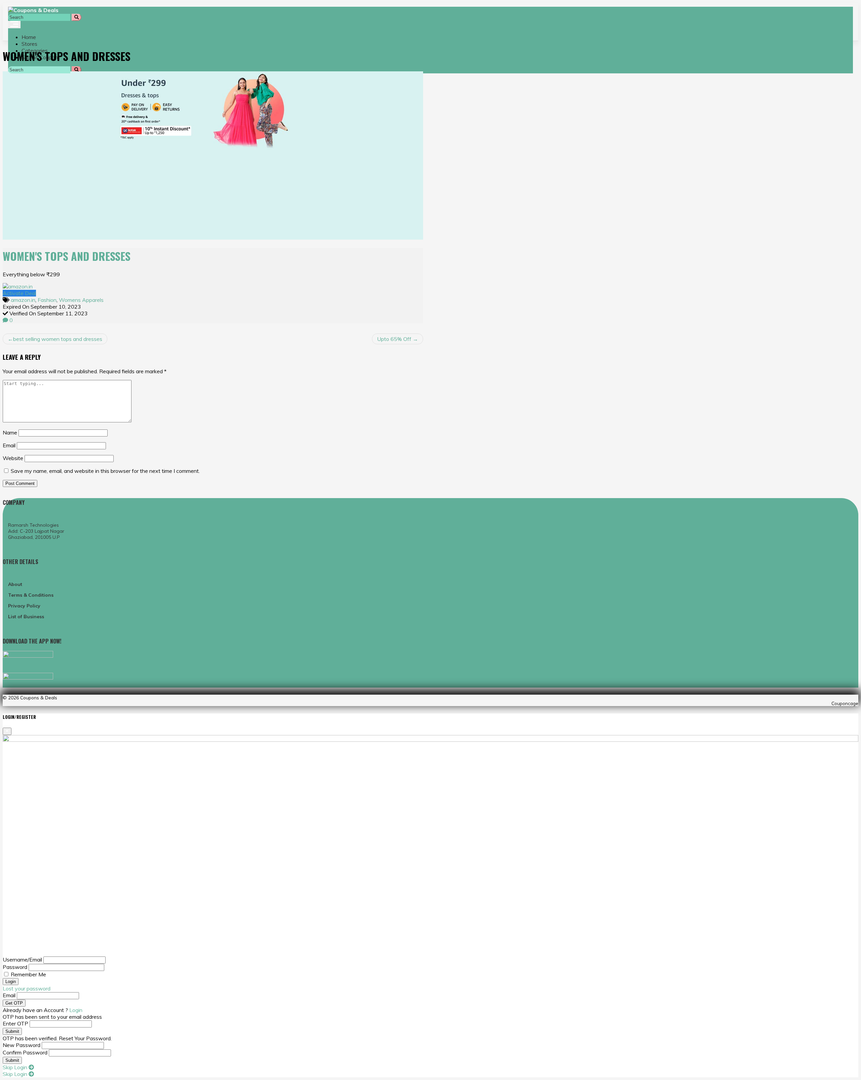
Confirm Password (25, 1052)
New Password (21, 1045)
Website (13, 458)
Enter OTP (15, 1023)
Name (10, 432)
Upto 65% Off (394, 339)
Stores (29, 43)
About (15, 584)
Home (29, 37)
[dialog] (430, 895)
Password (15, 967)
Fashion (47, 300)
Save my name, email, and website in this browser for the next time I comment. (105, 470)
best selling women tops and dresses (57, 339)
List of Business (26, 617)
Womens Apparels (81, 300)
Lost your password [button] (26, 988)
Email (9, 445)
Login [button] (75, 1010)
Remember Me (28, 974)
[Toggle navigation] (14, 24)
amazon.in (23, 300)
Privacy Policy (24, 606)
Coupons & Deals (38, 697)
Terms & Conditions (30, 595)
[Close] (7, 731)
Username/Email (22, 959)
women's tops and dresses (66, 256)
